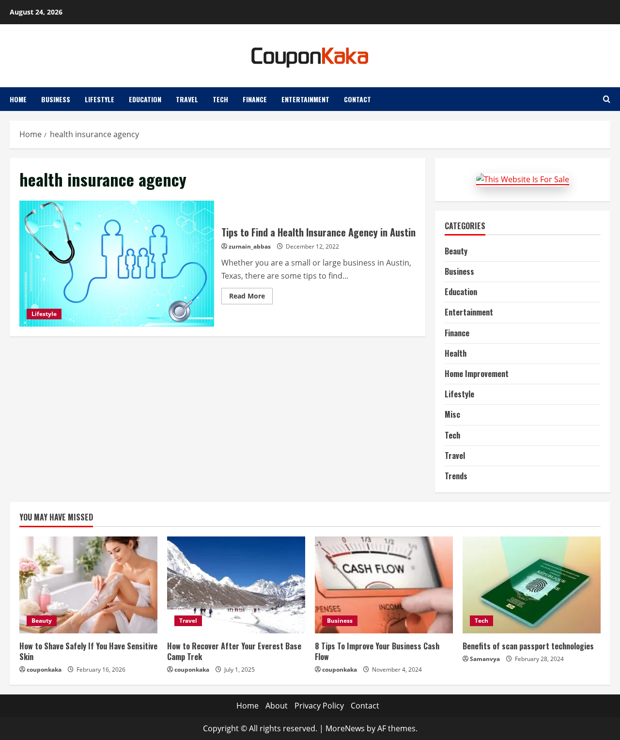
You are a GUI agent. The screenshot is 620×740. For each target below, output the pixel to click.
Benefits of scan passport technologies (528, 646)
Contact (357, 99)
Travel (187, 99)
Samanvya (485, 659)
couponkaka (44, 669)
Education (145, 99)
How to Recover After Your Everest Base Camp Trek (234, 651)
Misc (452, 414)
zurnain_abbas (250, 246)
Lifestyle (99, 99)
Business (55, 99)
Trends (456, 476)
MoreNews (345, 728)
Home (18, 99)
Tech (220, 99)
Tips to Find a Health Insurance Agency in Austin (116, 264)
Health (455, 353)
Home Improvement (477, 373)
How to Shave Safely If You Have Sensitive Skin (88, 651)
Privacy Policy (319, 705)
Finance (255, 99)
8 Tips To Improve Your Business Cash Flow (377, 651)
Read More (251, 297)
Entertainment (305, 99)
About (276, 705)
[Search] (606, 99)
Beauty (456, 251)
